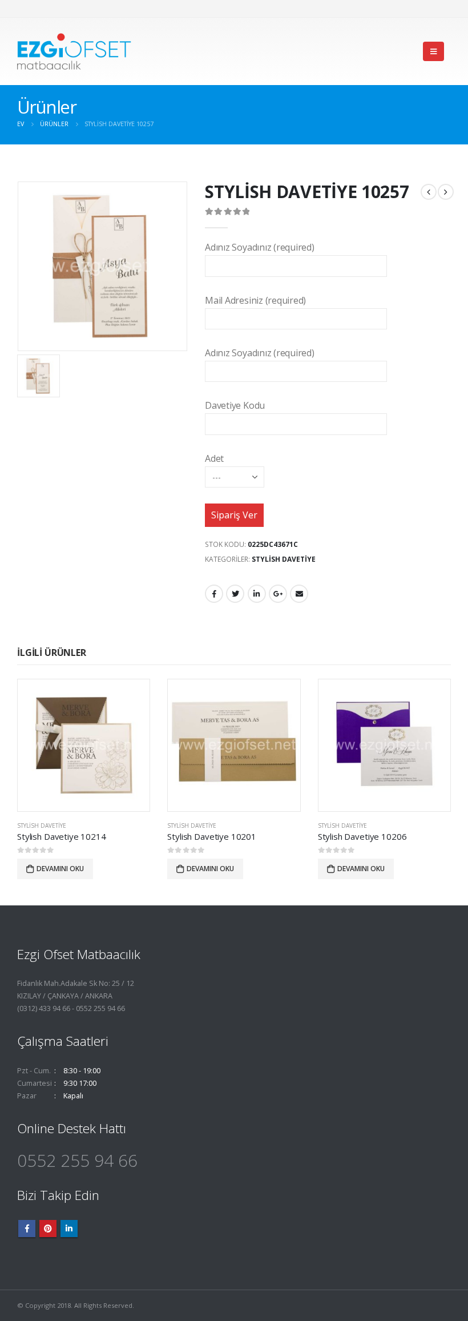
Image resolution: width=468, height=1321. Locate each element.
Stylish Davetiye (284, 559)
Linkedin (69, 1228)
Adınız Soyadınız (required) (259, 247)
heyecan (235, 594)
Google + (278, 594)
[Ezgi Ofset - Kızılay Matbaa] (74, 51)
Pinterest (48, 1228)
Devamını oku (60, 868)
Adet (214, 458)
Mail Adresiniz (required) (255, 300)
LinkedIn (257, 594)
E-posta (299, 594)
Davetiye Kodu (235, 405)
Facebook (214, 594)
